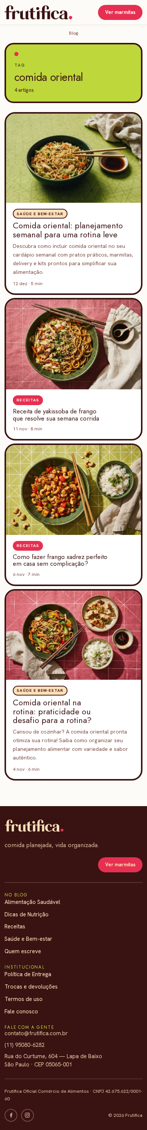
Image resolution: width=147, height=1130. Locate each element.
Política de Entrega (28, 974)
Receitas (15, 926)
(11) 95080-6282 (24, 1045)
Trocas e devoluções (31, 986)
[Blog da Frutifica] (38, 12)
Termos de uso (24, 999)
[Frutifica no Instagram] (27, 1115)
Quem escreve (23, 951)
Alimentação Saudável (32, 902)
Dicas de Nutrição (27, 914)
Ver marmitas (120, 12)
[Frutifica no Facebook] (11, 1115)
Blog (73, 33)
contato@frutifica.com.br (36, 1033)
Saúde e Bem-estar (28, 939)
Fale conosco (21, 1011)
